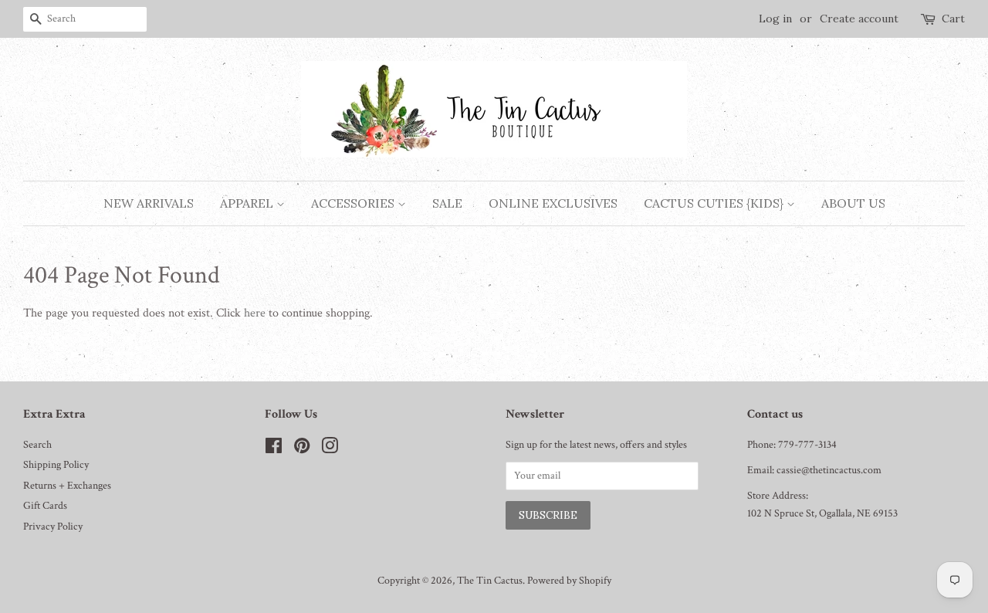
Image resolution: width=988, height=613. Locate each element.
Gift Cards (45, 506)
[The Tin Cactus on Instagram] (329, 449)
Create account (859, 18)
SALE (447, 203)
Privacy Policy (53, 526)
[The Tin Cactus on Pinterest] (301, 449)
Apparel (248, 203)
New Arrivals (148, 203)
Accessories (354, 203)
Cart (953, 18)
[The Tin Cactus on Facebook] (274, 449)
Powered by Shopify (569, 581)
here (255, 313)
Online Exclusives (553, 203)
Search (37, 445)
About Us (853, 203)
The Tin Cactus (490, 581)
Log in (775, 18)
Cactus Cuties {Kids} (715, 203)
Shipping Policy (56, 465)
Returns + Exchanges (67, 486)
